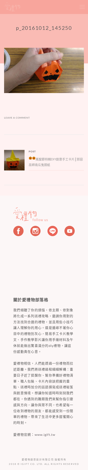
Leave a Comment (17, 117)
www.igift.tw (45, 434)
